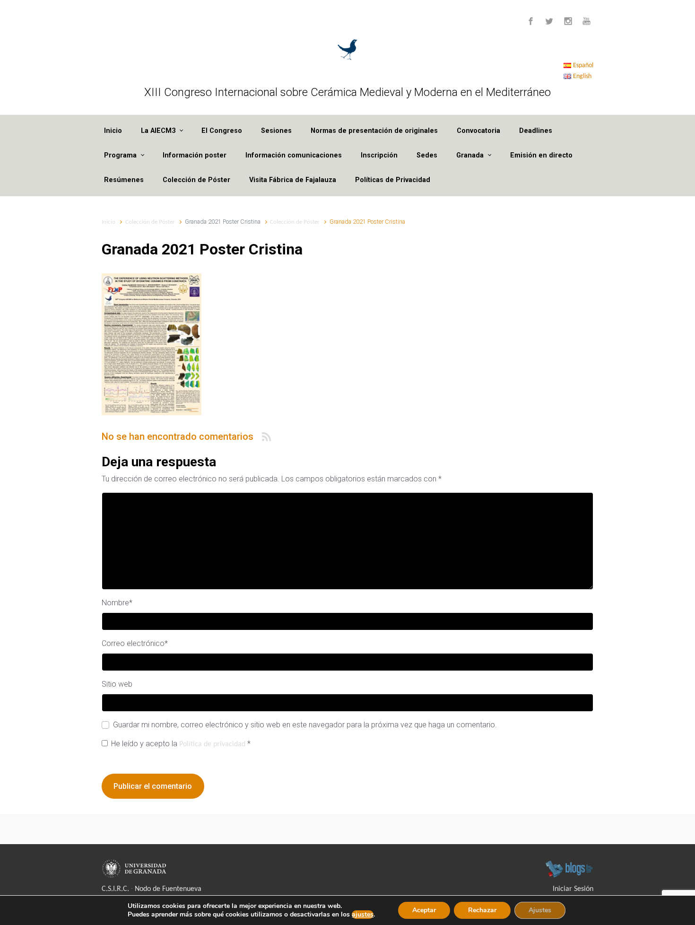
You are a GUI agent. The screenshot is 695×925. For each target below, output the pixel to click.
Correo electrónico (135, 643)
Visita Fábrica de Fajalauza (292, 180)
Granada (470, 155)
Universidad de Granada (135, 868)
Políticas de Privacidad (392, 180)
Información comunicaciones (293, 155)
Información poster (194, 155)
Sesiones (276, 131)
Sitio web (117, 684)
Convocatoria (478, 131)
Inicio (113, 131)
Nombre (117, 602)
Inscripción (379, 155)
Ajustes (540, 910)
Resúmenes (124, 180)
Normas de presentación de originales (374, 131)
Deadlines (535, 131)
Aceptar (424, 910)
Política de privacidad (213, 744)
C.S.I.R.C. (115, 889)
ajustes (363, 914)
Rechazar (482, 910)
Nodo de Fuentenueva (168, 889)
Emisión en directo (541, 155)
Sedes (427, 155)
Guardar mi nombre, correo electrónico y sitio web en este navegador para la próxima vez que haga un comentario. (305, 724)
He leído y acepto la (181, 743)
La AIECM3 (158, 131)
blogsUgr (569, 868)
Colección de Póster (196, 180)
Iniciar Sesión (573, 889)
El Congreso (221, 131)
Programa (120, 155)
